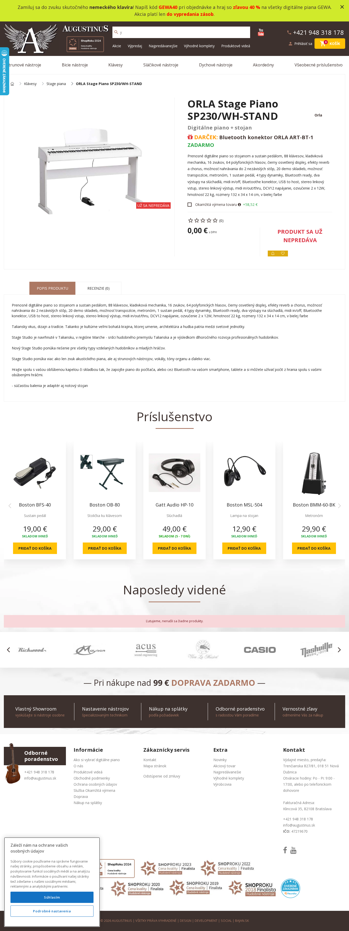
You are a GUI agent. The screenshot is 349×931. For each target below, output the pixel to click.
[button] (9, 649)
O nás (78, 765)
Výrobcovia (222, 784)
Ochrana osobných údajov (95, 784)
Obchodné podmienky (92, 778)
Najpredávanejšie (163, 45)
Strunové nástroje (23, 65)
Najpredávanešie (227, 772)
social (226, 920)
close (342, 7)
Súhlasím (52, 897)
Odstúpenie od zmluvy (161, 776)
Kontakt (149, 759)
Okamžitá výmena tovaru (216, 204)
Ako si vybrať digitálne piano (97, 759)
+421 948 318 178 (39, 772)
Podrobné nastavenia (52, 911)
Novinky (220, 759)
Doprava (81, 796)
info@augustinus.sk (40, 778)
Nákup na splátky (88, 802)
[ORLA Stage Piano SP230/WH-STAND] (89, 170)
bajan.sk (242, 920)
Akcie (116, 45)
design (185, 920)
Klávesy (115, 65)
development (206, 920)
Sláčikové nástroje (160, 65)
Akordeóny (263, 65)
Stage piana (56, 84)
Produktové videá (235, 45)
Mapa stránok (154, 765)
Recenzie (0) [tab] (98, 288)
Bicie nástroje (75, 65)
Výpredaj (135, 45)
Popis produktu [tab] (52, 288)
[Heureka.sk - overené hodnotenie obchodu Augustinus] (290, 888)
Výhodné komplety (199, 45)
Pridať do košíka (35, 548)
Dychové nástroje (215, 65)
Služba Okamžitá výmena (94, 790)
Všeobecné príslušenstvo (319, 65)
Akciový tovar (224, 765)
